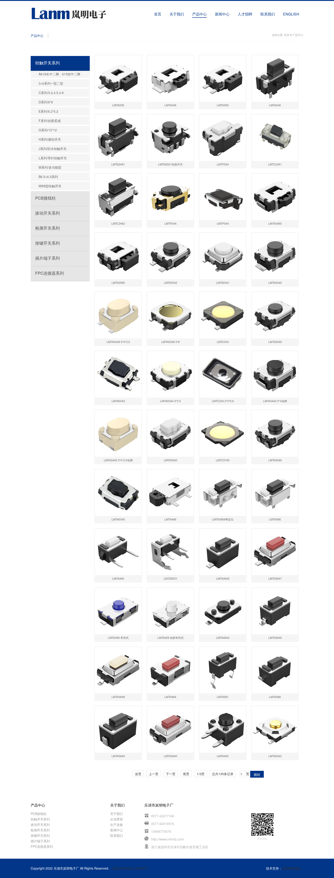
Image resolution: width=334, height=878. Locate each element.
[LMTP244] (170, 197)
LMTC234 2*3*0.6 (223, 401)
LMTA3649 (275, 637)
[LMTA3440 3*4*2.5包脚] (118, 433)
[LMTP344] (222, 197)
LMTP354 (223, 164)
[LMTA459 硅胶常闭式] (170, 611)
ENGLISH (291, 14)
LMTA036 (118, 105)
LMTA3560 (118, 282)
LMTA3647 (275, 578)
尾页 (186, 773)
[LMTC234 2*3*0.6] (222, 374)
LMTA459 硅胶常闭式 (170, 637)
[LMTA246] (275, 78)
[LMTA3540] (170, 433)
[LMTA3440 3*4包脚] (275, 374)
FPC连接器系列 (49, 273)
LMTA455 (223, 756)
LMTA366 (275, 519)
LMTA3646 (118, 697)
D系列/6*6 (46, 102)
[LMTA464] (170, 670)
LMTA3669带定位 (223, 519)
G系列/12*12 (48, 130)
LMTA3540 (170, 460)
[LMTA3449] (275, 256)
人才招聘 (245, 14)
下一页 (170, 773)
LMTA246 (275, 105)
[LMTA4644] (222, 611)
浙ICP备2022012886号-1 (131, 868)
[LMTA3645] (222, 552)
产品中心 (199, 14)
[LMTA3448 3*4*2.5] (118, 315)
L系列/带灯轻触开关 (53, 158)
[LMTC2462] (118, 197)
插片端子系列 (47, 258)
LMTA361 (223, 697)
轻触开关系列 (47, 63)
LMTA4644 (222, 637)
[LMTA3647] (275, 552)
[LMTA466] (170, 492)
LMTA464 (170, 697)
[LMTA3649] (275, 611)
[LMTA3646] (118, 670)
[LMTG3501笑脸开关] (170, 137)
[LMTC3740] (222, 433)
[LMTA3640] (118, 729)
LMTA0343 (118, 401)
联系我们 (267, 14)
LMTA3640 (118, 756)
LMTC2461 (275, 164)
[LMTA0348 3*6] (170, 315)
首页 (157, 14)
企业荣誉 (116, 819)
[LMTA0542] (275, 729)
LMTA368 (275, 697)
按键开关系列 (47, 243)
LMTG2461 (118, 164)
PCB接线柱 (45, 198)
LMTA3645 (222, 578)
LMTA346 (170, 105)
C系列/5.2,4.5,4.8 (51, 92)
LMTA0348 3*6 (170, 342)
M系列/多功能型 (50, 167)
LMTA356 (223, 105)
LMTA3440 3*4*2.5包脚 (118, 460)
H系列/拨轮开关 (50, 139)
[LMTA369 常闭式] (118, 611)
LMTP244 (171, 223)
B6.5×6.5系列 (48, 176)
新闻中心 (222, 14)
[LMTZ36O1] (170, 552)
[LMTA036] (118, 78)
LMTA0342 (170, 282)
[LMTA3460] (275, 197)
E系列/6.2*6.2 (48, 111)
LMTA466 (170, 519)
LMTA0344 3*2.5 (170, 401)
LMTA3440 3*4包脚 (275, 401)
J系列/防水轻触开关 (53, 148)
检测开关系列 (47, 228)
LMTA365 (118, 578)
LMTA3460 (275, 223)
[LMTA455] (222, 729)
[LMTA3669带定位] (222, 492)
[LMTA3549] (275, 315)
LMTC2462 (118, 223)
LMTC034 (223, 342)
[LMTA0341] (222, 256)
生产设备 (116, 824)
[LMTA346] (170, 78)
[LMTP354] (222, 137)
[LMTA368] (275, 670)
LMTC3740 (222, 460)
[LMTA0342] (170, 256)
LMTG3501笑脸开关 (170, 164)
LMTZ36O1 (170, 578)
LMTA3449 (275, 282)
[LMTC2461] (275, 137)
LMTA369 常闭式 (118, 637)
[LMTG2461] (118, 137)
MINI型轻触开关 (50, 186)
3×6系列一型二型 (51, 83)
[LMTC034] (222, 315)
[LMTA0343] (118, 374)
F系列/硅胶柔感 (50, 120)
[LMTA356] (222, 78)
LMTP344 (223, 223)
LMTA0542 (275, 756)
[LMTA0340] (118, 492)
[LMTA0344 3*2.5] (170, 374)
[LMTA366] (275, 492)
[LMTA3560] (118, 256)
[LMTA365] (118, 552)
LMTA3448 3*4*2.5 (118, 342)
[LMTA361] (222, 670)
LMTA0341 (222, 282)
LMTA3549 (275, 342)
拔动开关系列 (47, 213)
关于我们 (176, 14)
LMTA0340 (118, 519)
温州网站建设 (291, 868)
